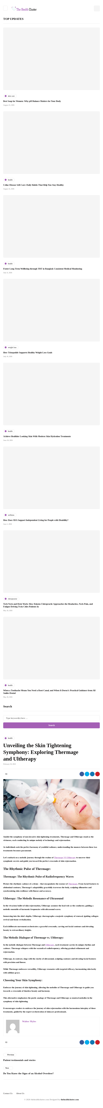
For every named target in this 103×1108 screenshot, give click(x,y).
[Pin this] (97, 774)
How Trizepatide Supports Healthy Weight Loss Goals (27, 352)
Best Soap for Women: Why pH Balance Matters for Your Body (32, 101)
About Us (20, 1093)
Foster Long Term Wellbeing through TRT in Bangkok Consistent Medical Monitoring (42, 269)
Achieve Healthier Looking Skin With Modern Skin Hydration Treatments (37, 436)
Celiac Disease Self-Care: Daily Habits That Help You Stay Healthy (33, 185)
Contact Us (7, 1093)
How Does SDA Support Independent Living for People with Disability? (35, 520)
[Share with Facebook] (82, 774)
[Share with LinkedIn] (92, 774)
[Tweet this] (87, 774)
